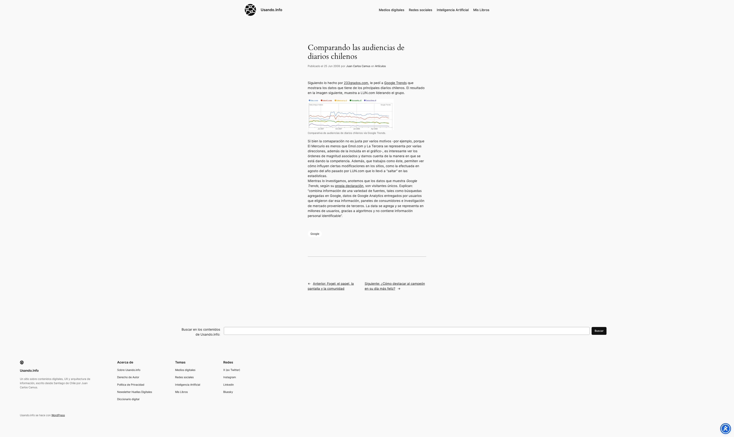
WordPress (58, 415)
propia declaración (349, 186)
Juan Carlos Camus (358, 66)
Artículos (380, 66)
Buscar (599, 330)
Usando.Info (271, 9)
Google (314, 233)
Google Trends (395, 83)
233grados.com (356, 83)
